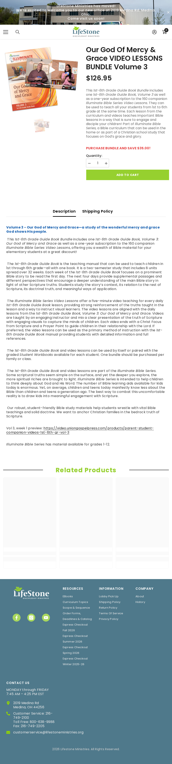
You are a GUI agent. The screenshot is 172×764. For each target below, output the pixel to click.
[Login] (154, 32)
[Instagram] (31, 618)
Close (168, 12)
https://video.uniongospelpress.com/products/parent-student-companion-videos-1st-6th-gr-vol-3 (80, 430)
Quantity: (94, 156)
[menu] (5, 32)
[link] (29, 553)
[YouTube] (46, 618)
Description (64, 211)
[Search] (17, 32)
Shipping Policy (97, 211)
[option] (41, 79)
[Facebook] (17, 618)
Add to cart (127, 175)
